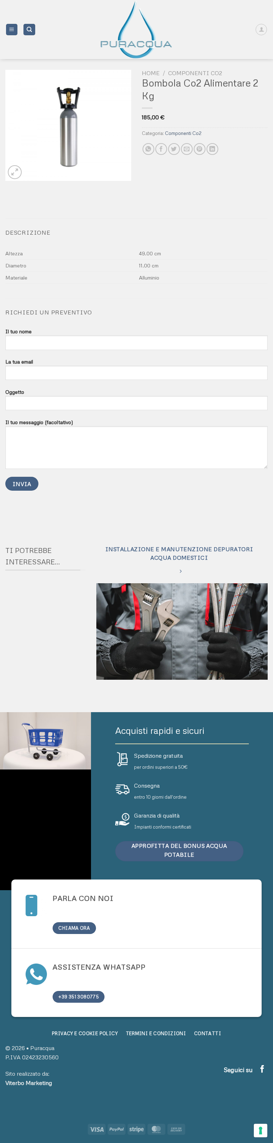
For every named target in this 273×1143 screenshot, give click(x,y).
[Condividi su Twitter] (174, 149)
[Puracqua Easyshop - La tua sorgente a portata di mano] (136, 29)
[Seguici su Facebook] (262, 1069)
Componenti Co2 (195, 73)
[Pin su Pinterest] (199, 149)
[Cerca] (29, 30)
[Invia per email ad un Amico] (187, 149)
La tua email (19, 361)
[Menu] (12, 30)
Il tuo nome (18, 331)
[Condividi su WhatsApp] (148, 149)
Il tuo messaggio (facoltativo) (39, 422)
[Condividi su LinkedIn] (212, 149)
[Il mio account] (261, 29)
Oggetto (14, 391)
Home (151, 73)
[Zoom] (15, 172)
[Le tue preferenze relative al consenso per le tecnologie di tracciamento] (260, 1130)
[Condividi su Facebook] (161, 149)
